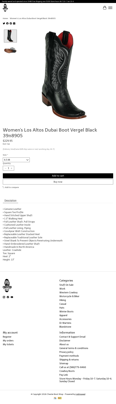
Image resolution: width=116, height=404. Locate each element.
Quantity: (7, 163)
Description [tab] (10, 200)
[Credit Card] (55, 398)
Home (5, 18)
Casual (62, 304)
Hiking (62, 300)
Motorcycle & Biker (69, 296)
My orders (8, 340)
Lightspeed (80, 394)
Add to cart (58, 175)
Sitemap (63, 363)
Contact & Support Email (72, 336)
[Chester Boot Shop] (5, 8)
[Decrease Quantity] (5, 168)
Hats (61, 307)
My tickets (8, 344)
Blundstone (65, 326)
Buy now (58, 181)
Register (7, 336)
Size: (5, 155)
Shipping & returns (69, 359)
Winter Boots (66, 311)
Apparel (63, 315)
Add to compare (12, 187)
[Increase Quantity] (11, 168)
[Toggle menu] (110, 8)
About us (64, 344)
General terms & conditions (73, 348)
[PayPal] (60, 398)
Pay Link (63, 375)
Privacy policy (66, 352)
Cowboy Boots (67, 371)
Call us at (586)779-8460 (72, 367)
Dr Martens (65, 323)
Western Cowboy (68, 292)
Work (62, 288)
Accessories (65, 319)
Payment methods (69, 356)
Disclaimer (64, 340)
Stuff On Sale (66, 285)
